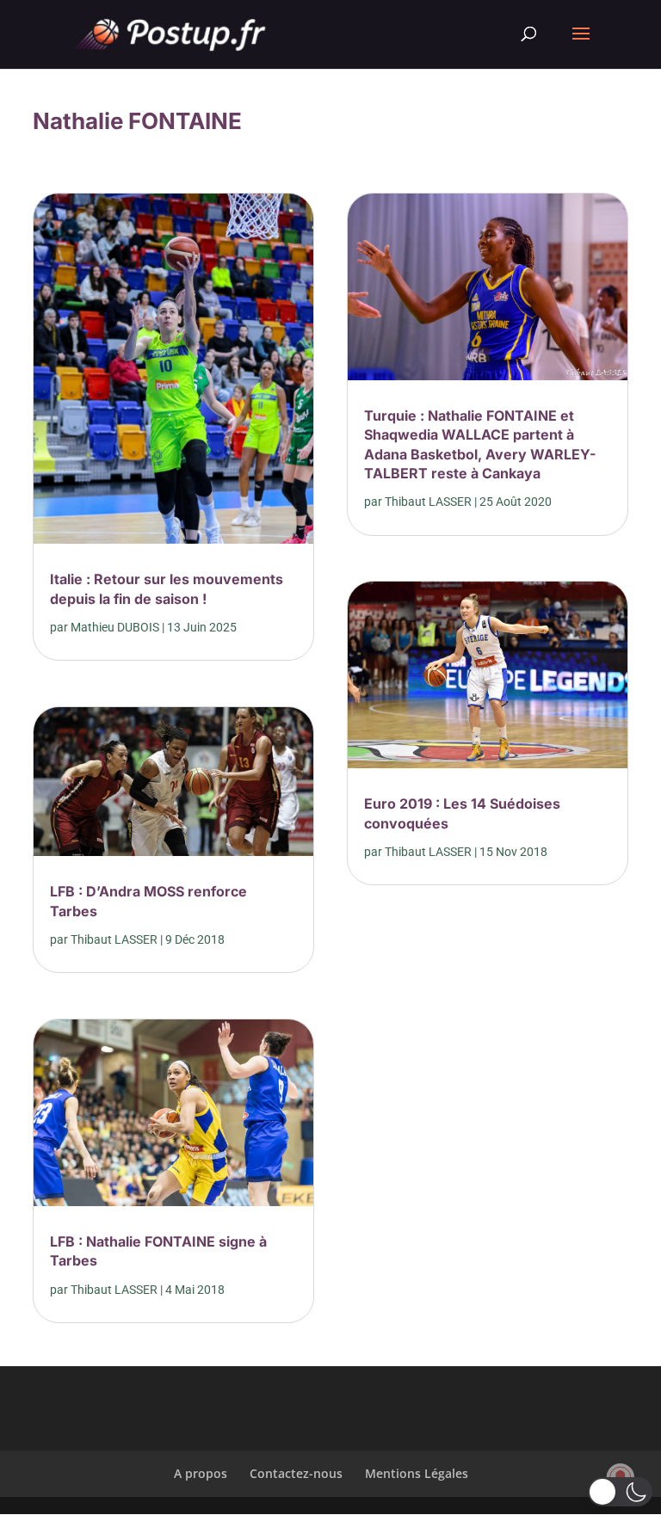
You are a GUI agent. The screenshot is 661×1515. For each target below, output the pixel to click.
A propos (200, 1473)
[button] (620, 1491)
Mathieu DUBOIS (115, 627)
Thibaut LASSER (114, 939)
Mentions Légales (416, 1473)
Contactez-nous (296, 1473)
